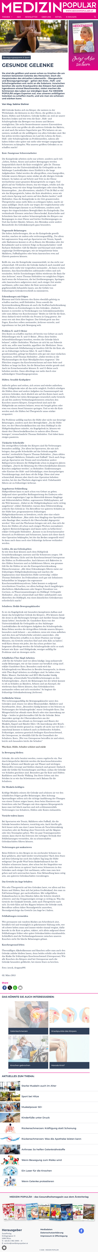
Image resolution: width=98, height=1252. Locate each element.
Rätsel (58, 17)
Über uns (46, 17)
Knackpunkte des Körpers (63, 1031)
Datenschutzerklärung (51, 1233)
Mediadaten (46, 1229)
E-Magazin (71, 17)
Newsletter (31, 17)
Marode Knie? (58, 1065)
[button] (95, 17)
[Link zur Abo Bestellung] (83, 45)
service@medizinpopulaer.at (16, 1243)
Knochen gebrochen (20, 1065)
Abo (19, 17)
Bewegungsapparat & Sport (16, 57)
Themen (6, 17)
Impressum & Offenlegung (53, 1236)
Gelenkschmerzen (19, 1031)
